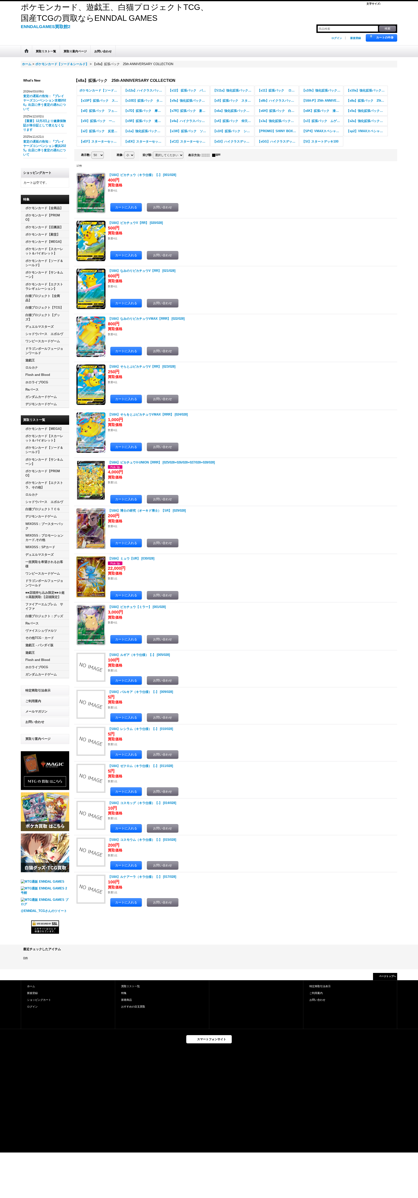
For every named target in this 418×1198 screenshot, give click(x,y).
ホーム (31, 986)
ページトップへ (387, 976)
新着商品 (126, 999)
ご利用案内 (33, 701)
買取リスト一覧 (130, 986)
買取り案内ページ (38, 739)
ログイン (336, 38)
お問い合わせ (34, 722)
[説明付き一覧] (217, 155)
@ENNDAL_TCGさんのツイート (44, 911)
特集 (124, 993)
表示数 (86, 155)
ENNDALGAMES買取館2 (45, 26)
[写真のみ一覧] (207, 155)
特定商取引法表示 (38, 690)
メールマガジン (36, 711)
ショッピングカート (39, 999)
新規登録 (355, 38)
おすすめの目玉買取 (133, 1006)
